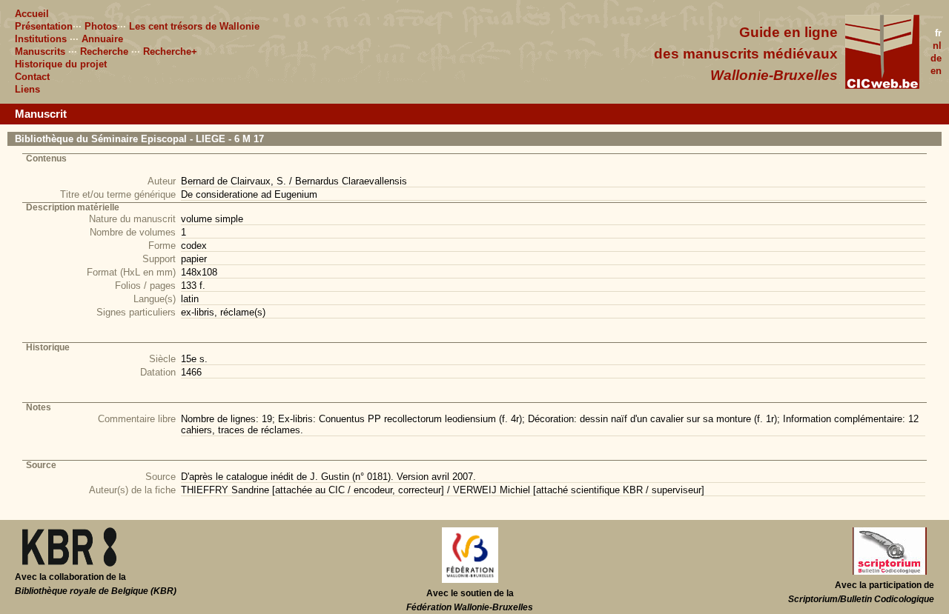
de (936, 58)
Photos (101, 26)
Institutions (41, 38)
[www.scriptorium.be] (889, 571)
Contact (32, 76)
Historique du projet (61, 64)
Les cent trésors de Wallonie (194, 26)
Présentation (44, 26)
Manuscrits (40, 51)
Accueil (32, 13)
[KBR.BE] (69, 563)
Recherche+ (170, 51)
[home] (882, 85)
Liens (27, 89)
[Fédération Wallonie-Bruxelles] (470, 579)
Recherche (104, 51)
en (936, 70)
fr (938, 33)
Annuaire (102, 38)
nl (937, 45)
